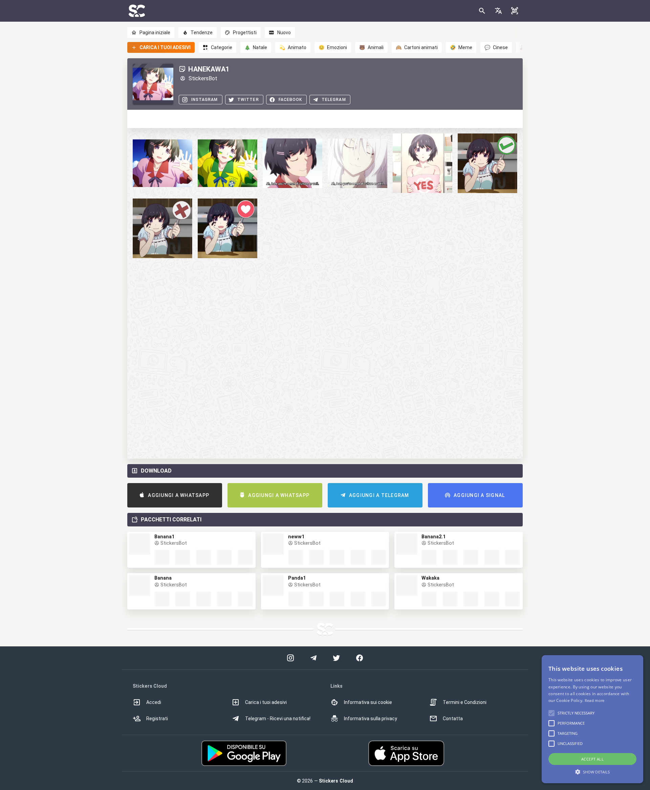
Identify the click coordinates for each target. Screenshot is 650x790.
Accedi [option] (153, 702)
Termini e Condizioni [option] (464, 702)
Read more (595, 700)
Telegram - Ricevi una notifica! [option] (277, 718)
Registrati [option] (157, 718)
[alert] (592, 719)
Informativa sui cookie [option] (368, 702)
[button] (498, 11)
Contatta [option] (453, 718)
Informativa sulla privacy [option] (370, 718)
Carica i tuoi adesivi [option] (266, 702)
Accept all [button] (592, 759)
